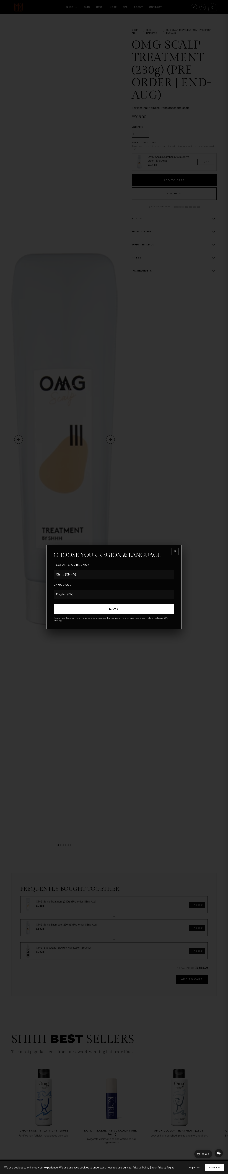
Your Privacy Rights (163, 1167)
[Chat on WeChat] (218, 1153)
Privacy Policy (141, 1167)
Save (114, 608)
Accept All (214, 1167)
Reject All (194, 1167)
